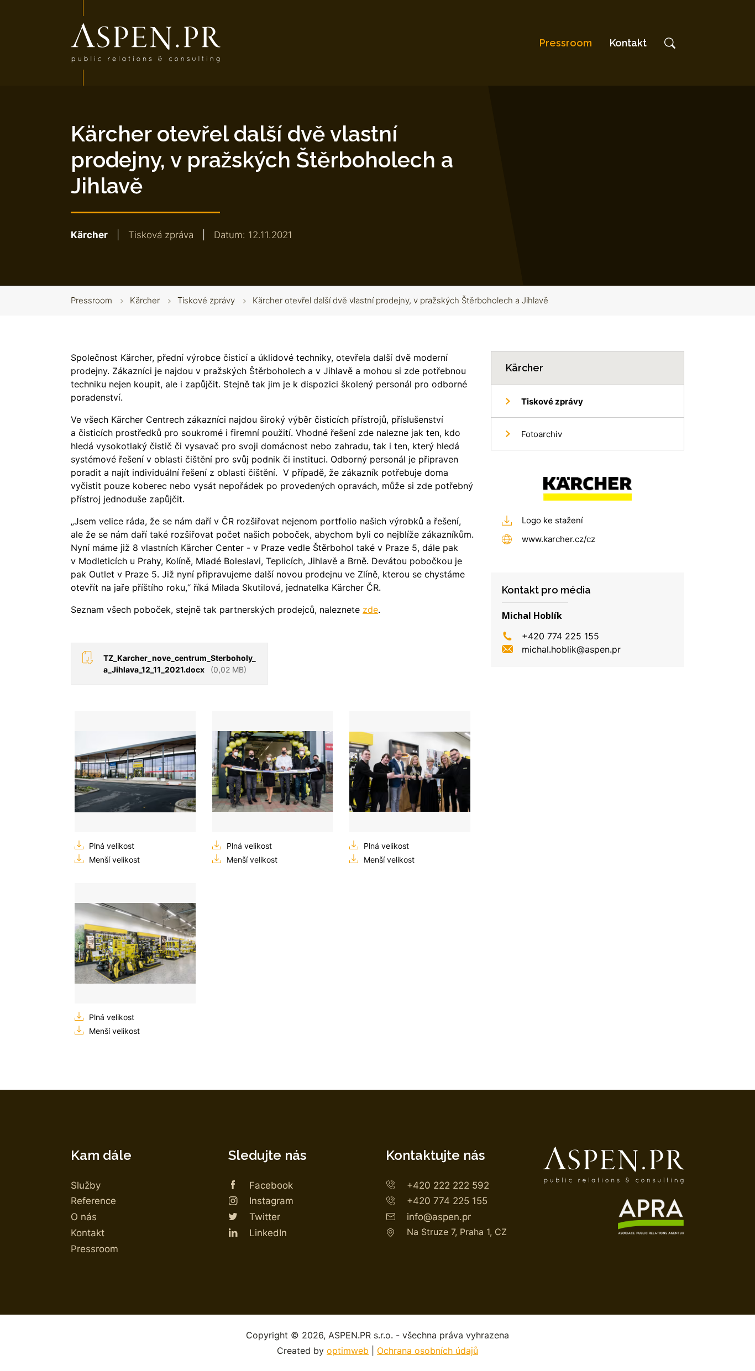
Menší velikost (114, 859)
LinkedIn (268, 1232)
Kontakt (628, 43)
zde (370, 609)
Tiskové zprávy (206, 300)
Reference (93, 1200)
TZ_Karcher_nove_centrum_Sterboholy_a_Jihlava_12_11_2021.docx (179, 663)
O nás (84, 1216)
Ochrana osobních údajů (427, 1350)
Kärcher (145, 300)
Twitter (264, 1216)
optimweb (348, 1350)
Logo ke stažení (552, 520)
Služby (86, 1185)
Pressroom (565, 43)
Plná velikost (111, 845)
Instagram (271, 1200)
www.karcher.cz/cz (558, 539)
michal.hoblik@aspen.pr (571, 649)
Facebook (271, 1185)
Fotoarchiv (541, 434)
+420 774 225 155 (560, 636)
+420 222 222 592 (448, 1185)
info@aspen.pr (439, 1216)
